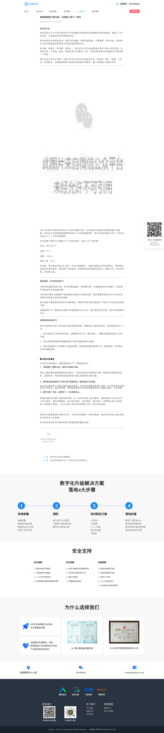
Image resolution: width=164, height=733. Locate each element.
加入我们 (134, 11)
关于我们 (67, 11)
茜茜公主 (107, 708)
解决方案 (53, 11)
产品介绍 (39, 11)
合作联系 (89, 714)
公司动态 (81, 11)
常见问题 (95, 11)
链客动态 (89, 711)
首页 (26, 11)
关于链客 (89, 708)
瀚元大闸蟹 (108, 711)
